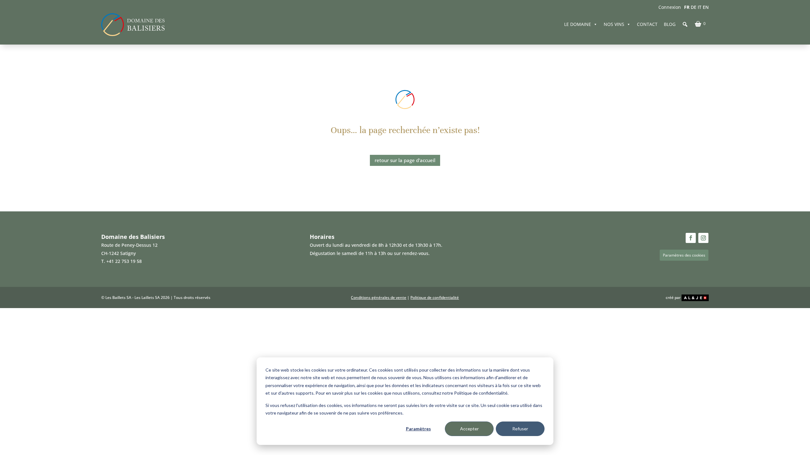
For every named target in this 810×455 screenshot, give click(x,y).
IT (699, 7)
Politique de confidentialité (434, 297)
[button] (685, 24)
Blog (670, 24)
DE (693, 7)
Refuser (520, 428)
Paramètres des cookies (684, 255)
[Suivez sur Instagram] (703, 238)
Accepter (469, 428)
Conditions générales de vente (378, 297)
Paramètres (418, 428)
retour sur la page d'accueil (405, 160)
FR (686, 7)
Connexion (669, 7)
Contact (647, 24)
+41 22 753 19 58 (124, 261)
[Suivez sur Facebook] (691, 238)
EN (706, 7)
